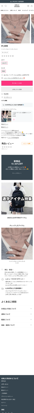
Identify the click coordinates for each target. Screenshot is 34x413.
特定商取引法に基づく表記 (8, 399)
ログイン (3, 402)
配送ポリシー (4, 127)
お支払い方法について (8, 309)
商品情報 (6, 94)
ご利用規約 (4, 393)
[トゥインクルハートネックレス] (17, 244)
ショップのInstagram (13, 137)
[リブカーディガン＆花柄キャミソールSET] (6, 116)
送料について (5, 314)
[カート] (31, 6)
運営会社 (3, 381)
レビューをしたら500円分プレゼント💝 (14, 78)
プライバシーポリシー (7, 396)
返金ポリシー (4, 124)
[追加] (14, 119)
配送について (5, 319)
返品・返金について (8, 325)
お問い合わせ (4, 384)
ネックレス (5, 52)
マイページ (4, 405)
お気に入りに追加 (17, 89)
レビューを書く (27, 143)
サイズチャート (8, 97)
